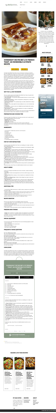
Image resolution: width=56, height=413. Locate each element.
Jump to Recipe (15, 69)
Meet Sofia (35, 400)
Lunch (31, 2)
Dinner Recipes (26, 402)
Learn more (6, 388)
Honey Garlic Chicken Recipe (42, 64)
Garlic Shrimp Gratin (49, 76)
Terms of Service (36, 402)
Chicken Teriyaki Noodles (42, 76)
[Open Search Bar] (20, 7)
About (40, 2)
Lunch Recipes (26, 401)
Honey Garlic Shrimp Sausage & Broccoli (49, 65)
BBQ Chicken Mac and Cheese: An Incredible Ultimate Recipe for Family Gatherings (30, 375)
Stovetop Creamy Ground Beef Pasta (43, 86)
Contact (44, 2)
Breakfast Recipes (27, 400)
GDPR (34, 404)
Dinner (35, 2)
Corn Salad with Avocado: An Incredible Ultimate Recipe (19, 374)
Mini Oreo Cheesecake (49, 86)
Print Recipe (24, 69)
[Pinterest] (14, 408)
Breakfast (26, 2)
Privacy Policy (22, 4)
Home (21, 2)
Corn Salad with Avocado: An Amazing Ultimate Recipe (8, 374)
